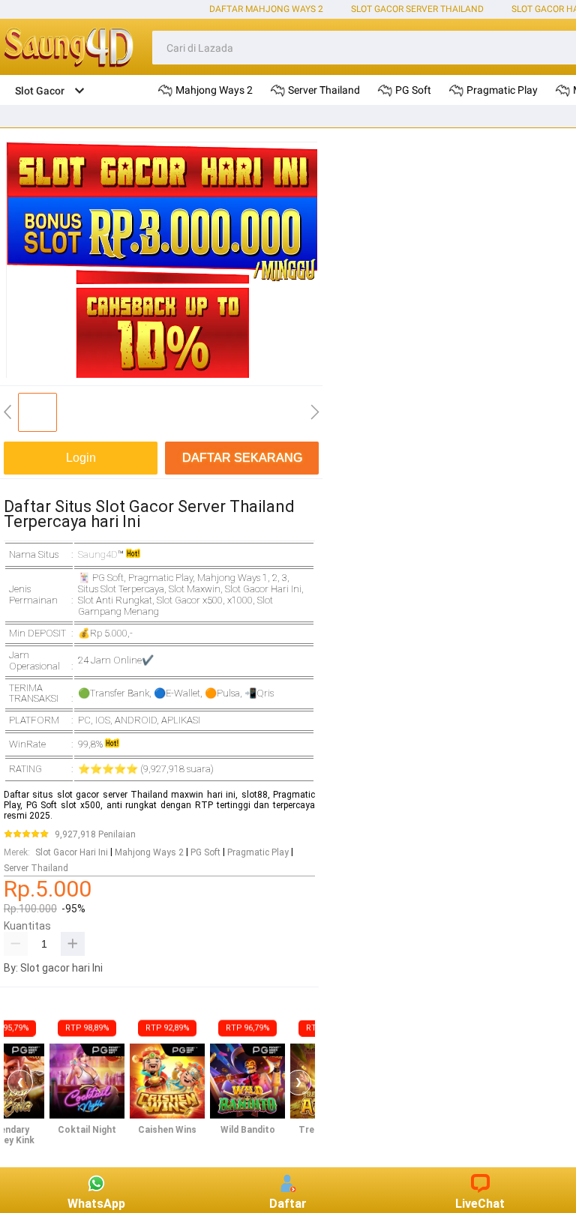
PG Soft (205, 852)
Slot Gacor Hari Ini (71, 852)
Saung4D (98, 554)
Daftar (288, 1204)
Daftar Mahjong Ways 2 (266, 9)
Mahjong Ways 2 (149, 852)
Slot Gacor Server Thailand (417, 9)
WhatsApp (96, 1204)
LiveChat (480, 1204)
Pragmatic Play (258, 852)
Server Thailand (36, 868)
